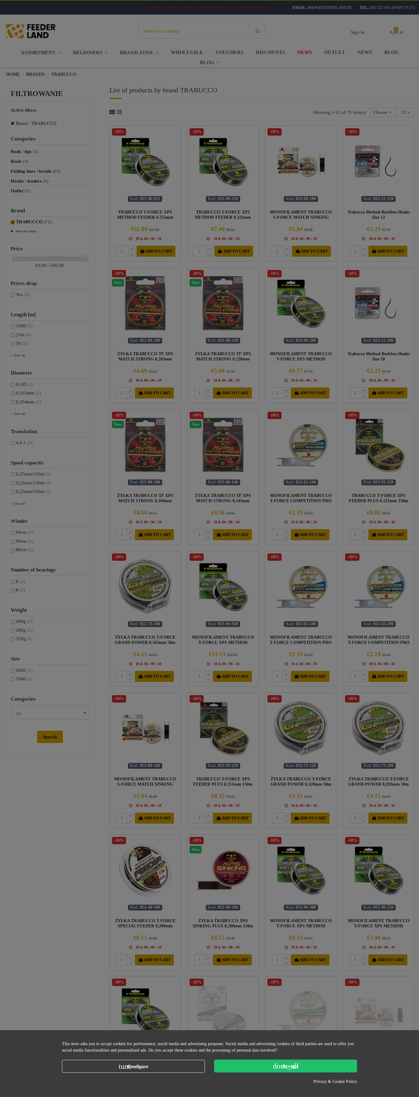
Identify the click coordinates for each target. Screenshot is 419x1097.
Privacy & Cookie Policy (335, 1081)
